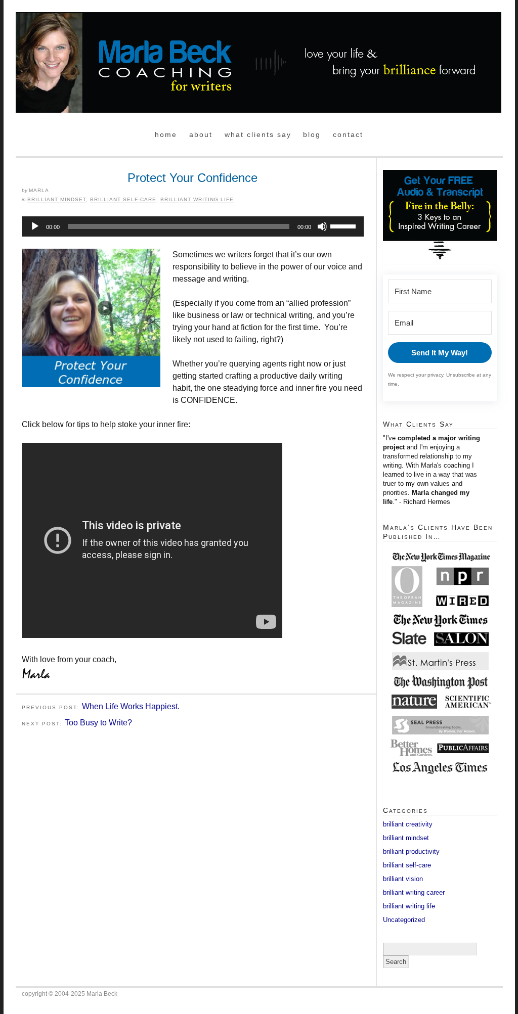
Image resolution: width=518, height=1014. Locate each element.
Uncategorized (404, 920)
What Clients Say (258, 134)
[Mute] (322, 226)
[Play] (35, 226)
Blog (312, 134)
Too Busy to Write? (98, 722)
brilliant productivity (411, 851)
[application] (193, 226)
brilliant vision (403, 879)
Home (166, 134)
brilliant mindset (56, 199)
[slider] (344, 225)
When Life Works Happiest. (131, 706)
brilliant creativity (408, 824)
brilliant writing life (197, 199)
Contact (348, 134)
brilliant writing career (414, 892)
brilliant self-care (123, 199)
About (200, 134)
